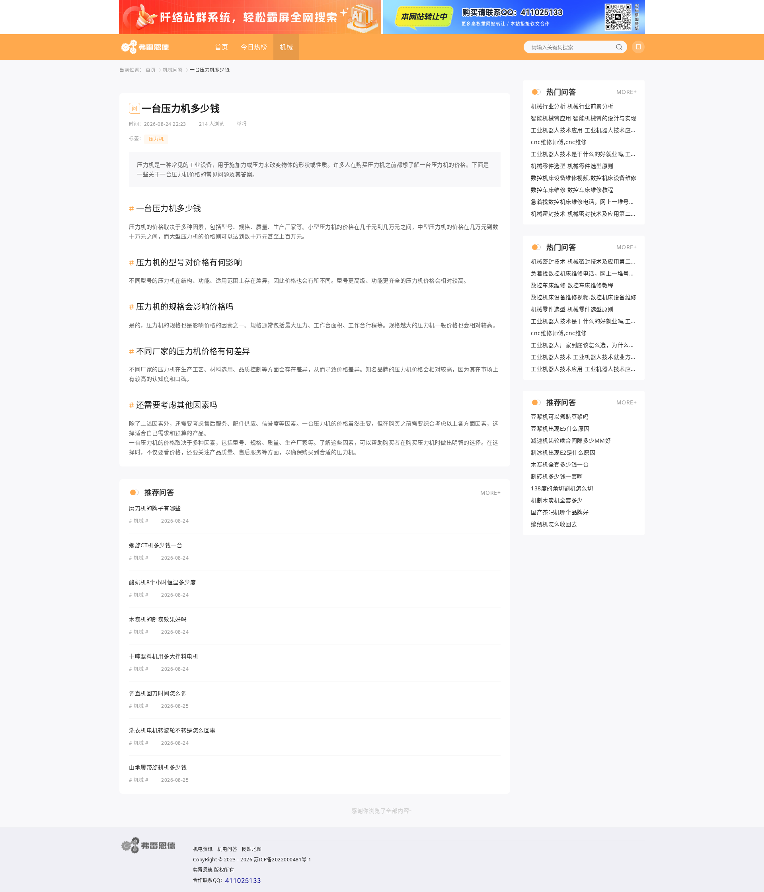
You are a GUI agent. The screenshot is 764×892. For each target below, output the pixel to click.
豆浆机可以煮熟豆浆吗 (560, 417)
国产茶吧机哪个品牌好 (560, 512)
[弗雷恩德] (144, 47)
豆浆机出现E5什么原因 (560, 428)
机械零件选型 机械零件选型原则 (572, 166)
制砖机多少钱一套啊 (557, 476)
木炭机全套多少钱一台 (560, 464)
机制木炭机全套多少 (557, 500)
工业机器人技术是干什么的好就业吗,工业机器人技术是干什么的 (584, 154)
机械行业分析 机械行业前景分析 (572, 106)
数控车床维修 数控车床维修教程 (572, 190)
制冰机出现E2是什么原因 (563, 452)
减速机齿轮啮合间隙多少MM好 (571, 440)
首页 (221, 47)
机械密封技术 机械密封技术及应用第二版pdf (584, 214)
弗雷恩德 (203, 870)
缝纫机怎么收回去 (554, 524)
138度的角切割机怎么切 (562, 488)
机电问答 (227, 849)
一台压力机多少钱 (210, 69)
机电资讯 (203, 849)
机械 (286, 47)
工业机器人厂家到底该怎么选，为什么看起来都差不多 (584, 345)
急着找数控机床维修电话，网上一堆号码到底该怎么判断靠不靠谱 (584, 202)
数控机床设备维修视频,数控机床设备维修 (584, 178)
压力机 (156, 139)
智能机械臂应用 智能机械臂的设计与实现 (584, 118)
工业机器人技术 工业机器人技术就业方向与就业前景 (584, 357)
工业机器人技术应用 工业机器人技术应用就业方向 (584, 130)
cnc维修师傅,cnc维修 (559, 142)
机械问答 (173, 69)
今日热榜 (254, 47)
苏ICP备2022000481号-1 (283, 859)
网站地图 (252, 849)
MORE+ (490, 492)
